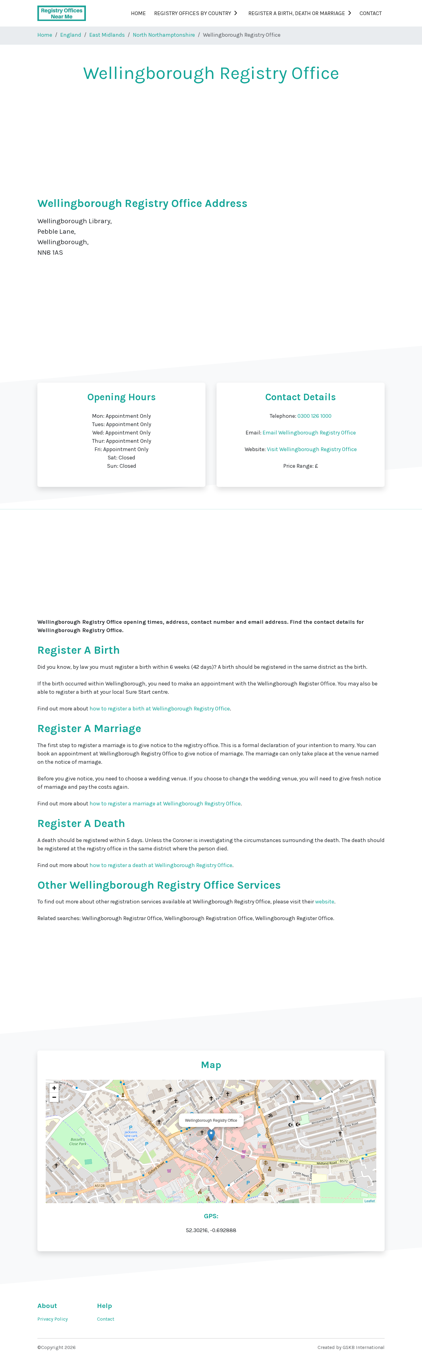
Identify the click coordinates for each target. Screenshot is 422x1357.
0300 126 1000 (314, 416)
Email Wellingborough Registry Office (309, 432)
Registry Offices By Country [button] (192, 13)
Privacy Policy (52, 1319)
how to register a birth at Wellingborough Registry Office (160, 708)
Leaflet (370, 1200)
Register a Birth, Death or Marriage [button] (296, 13)
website (324, 901)
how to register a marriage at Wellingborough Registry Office (165, 803)
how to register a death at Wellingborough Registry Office (161, 865)
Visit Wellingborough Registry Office (312, 449)
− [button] (54, 1097)
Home (138, 13)
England (70, 34)
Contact (371, 13)
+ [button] (54, 1088)
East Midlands (107, 34)
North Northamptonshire (164, 34)
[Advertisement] (211, 136)
